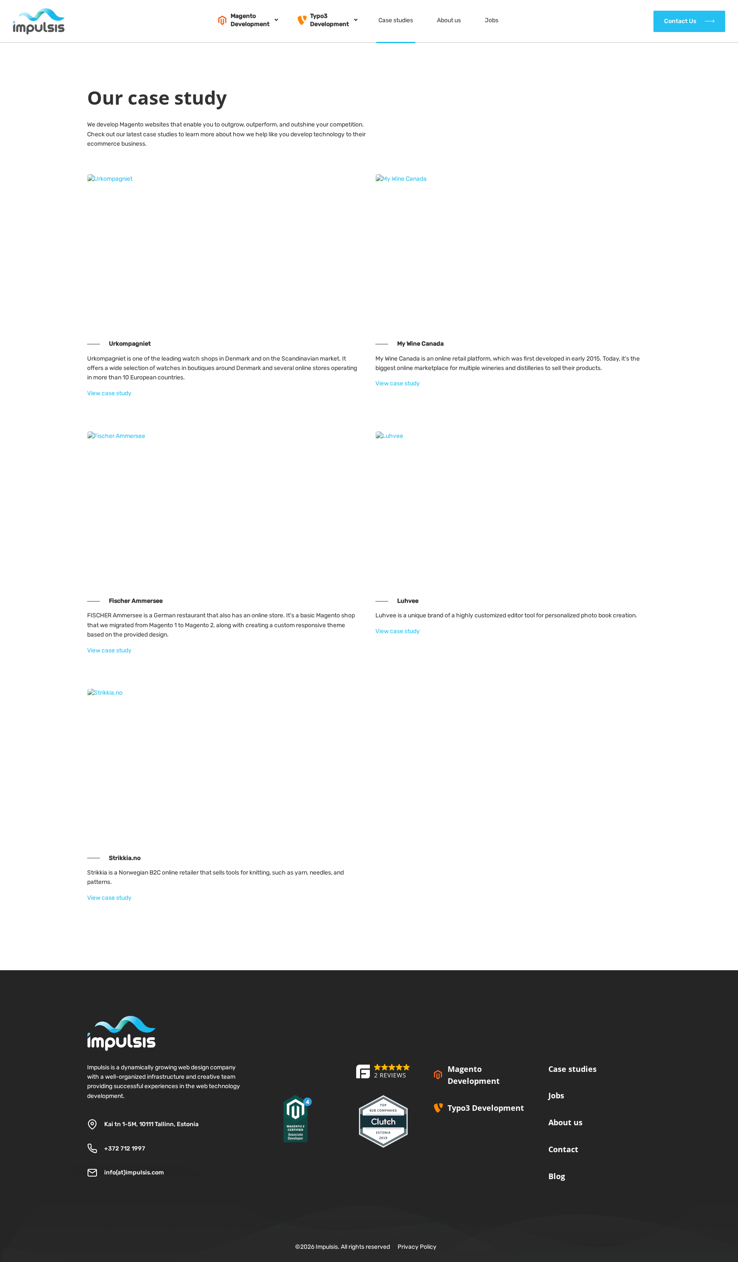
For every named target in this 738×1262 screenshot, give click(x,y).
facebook (596, 1201)
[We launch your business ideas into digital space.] (383, 1077)
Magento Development (474, 1075)
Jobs (556, 1095)
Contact (563, 1149)
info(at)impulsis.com (134, 1172)
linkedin (552, 1201)
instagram (574, 1201)
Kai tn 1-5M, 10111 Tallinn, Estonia (151, 1124)
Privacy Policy (417, 1246)
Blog (556, 1176)
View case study (109, 393)
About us (565, 1122)
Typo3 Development (486, 1108)
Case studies (572, 1069)
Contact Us (680, 21)
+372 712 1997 (124, 1148)
